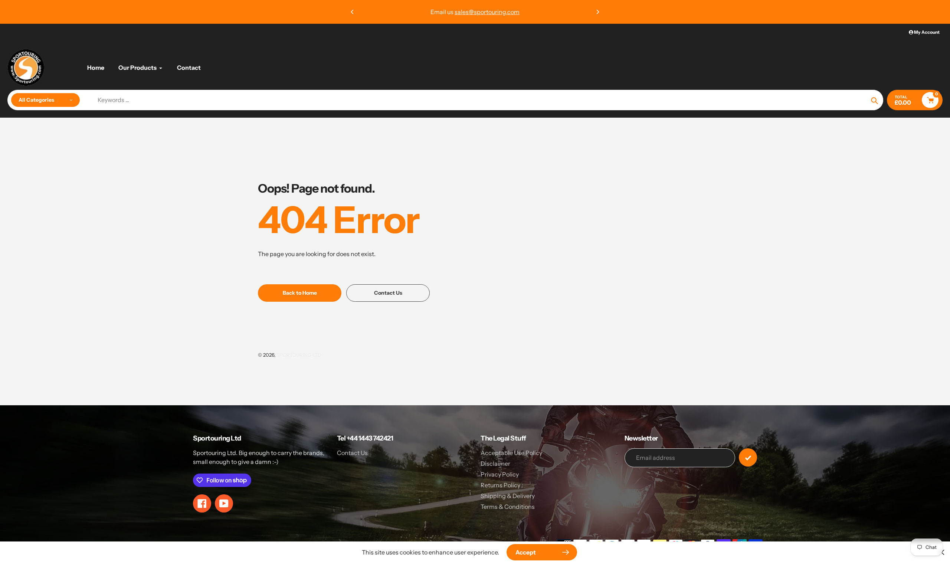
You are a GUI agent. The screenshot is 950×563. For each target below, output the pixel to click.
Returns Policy (500, 485)
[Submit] (748, 457)
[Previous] (352, 12)
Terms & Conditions (508, 506)
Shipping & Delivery (508, 496)
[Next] (597, 12)
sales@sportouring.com (487, 12)
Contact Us (352, 452)
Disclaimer (495, 463)
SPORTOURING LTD (298, 355)
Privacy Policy (500, 474)
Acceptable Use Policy (511, 452)
